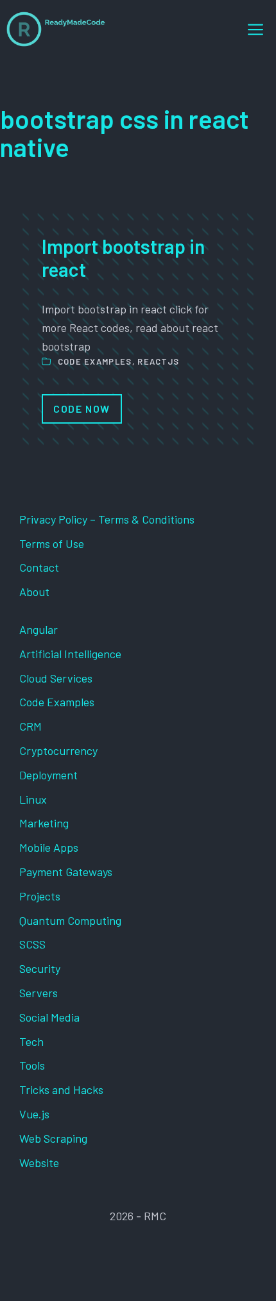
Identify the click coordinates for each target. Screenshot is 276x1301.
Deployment (48, 775)
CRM (30, 726)
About (34, 591)
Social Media (49, 1017)
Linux (33, 799)
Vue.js (34, 1114)
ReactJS (158, 361)
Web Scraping (53, 1138)
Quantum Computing (70, 920)
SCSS (32, 944)
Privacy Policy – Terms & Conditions (106, 519)
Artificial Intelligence (70, 654)
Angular (38, 629)
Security (39, 968)
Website (39, 1163)
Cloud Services (55, 678)
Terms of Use (51, 543)
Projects (39, 896)
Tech (31, 1041)
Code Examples (95, 361)
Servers (38, 993)
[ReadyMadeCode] (55, 29)
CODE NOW (81, 408)
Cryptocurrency (58, 750)
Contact (39, 567)
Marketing (44, 823)
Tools (32, 1065)
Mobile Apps (48, 847)
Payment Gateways (65, 872)
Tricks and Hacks (61, 1089)
